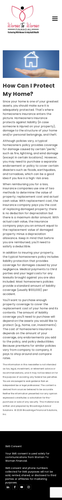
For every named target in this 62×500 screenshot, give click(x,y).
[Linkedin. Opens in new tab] (8, 487)
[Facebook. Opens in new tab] (14, 487)
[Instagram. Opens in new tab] (28, 487)
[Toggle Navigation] (55, 19)
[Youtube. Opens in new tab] (21, 487)
